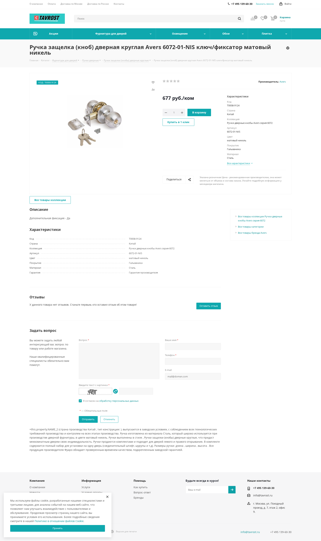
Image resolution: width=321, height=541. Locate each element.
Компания (37, 480)
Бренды (139, 497)
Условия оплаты (92, 492)
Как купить (140, 487)
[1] (164, 81)
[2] (168, 81)
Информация (91, 480)
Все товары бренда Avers (252, 232)
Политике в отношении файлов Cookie (59, 521)
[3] (171, 81)
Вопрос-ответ (142, 492)
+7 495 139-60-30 (263, 488)
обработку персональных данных (119, 400)
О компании (37, 487)
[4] (175, 81)
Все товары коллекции (50, 200)
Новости (35, 492)
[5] (178, 81)
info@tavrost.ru (263, 495)
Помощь (140, 480)
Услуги (86, 487)
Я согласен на (111, 400)
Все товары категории (251, 226)
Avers (283, 81)
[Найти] (239, 18)
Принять (58, 528)
